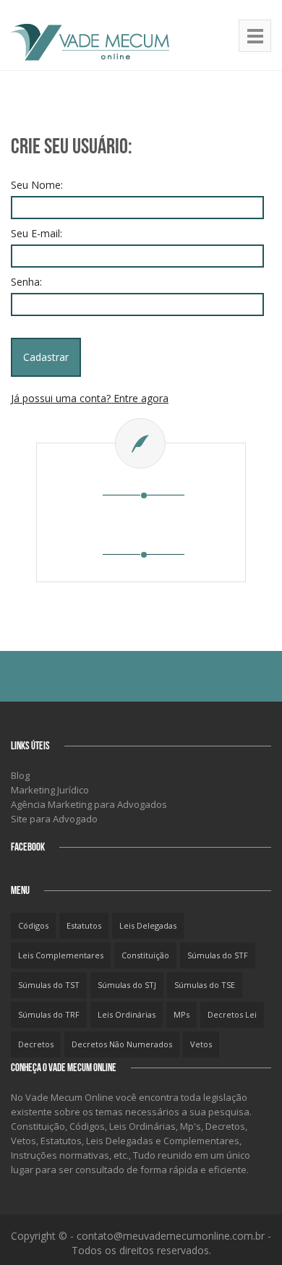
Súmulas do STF (217, 955)
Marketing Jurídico (50, 789)
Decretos (36, 1044)
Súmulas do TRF (49, 1014)
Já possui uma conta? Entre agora (89, 398)
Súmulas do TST (49, 984)
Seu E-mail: (36, 233)
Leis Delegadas (147, 925)
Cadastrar (46, 357)
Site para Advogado (54, 818)
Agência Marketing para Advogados (89, 804)
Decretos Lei (232, 1014)
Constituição (145, 955)
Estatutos (84, 925)
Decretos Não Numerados (122, 1044)
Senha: (26, 282)
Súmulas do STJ (127, 984)
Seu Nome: (37, 185)
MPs (181, 1014)
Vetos (201, 1044)
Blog (20, 775)
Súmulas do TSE (204, 984)
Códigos (33, 925)
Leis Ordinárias (126, 1014)
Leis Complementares (60, 955)
